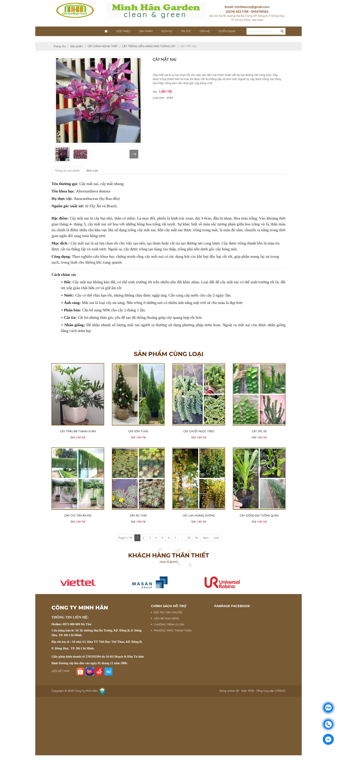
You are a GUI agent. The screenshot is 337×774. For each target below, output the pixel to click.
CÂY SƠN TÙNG (138, 431)
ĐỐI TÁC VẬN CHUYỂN (168, 612)
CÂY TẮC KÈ (259, 431)
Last (216, 537)
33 (188, 537)
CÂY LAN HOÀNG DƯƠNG (199, 515)
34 (196, 537)
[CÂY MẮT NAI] (80, 154)
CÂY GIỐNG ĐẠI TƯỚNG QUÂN (259, 515)
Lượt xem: (159, 97)
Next (206, 537)
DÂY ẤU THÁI (138, 515)
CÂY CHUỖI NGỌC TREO (198, 431)
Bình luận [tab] (92, 170)
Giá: (155, 91)
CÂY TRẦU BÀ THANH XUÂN (78, 431)
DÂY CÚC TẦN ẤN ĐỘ (77, 515)
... (182, 537)
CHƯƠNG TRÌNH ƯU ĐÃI (169, 624)
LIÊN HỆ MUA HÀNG (166, 618)
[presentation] (62, 154)
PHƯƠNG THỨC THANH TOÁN (173, 630)
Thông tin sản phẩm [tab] (67, 170)
